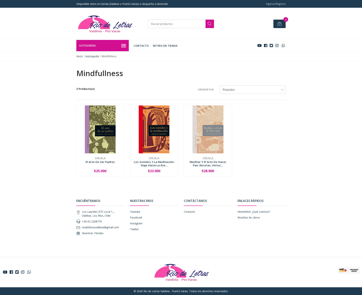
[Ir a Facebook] (265, 45)
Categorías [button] (87, 45)
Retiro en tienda (165, 45)
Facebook (136, 217)
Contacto (141, 45)
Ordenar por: (206, 89)
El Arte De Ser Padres (100, 162)
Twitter (134, 229)
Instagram (136, 223)
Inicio (79, 56)
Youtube (135, 211)
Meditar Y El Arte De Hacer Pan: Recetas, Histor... (208, 163)
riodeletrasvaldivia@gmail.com (100, 227)
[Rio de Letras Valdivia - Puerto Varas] (104, 23)
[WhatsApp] (283, 45)
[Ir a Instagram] (277, 45)
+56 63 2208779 (92, 221)
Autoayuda (92, 56)
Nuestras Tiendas (93, 233)
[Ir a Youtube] (259, 45)
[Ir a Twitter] (271, 45)
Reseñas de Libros (249, 217)
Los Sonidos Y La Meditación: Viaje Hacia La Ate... (154, 163)
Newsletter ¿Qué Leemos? (254, 211)
